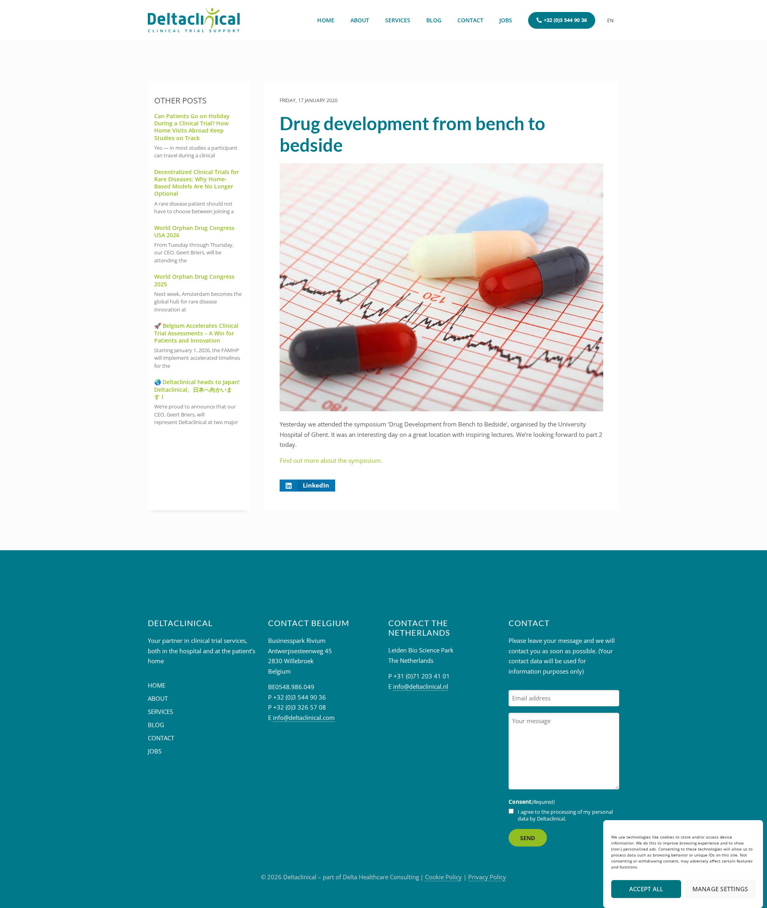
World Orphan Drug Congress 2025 (194, 280)
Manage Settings (720, 889)
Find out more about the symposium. (331, 460)
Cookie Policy (443, 877)
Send (527, 838)
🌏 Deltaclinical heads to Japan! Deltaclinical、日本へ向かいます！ (197, 389)
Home (325, 20)
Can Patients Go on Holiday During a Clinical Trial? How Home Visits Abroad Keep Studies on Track (192, 127)
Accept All (646, 889)
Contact (470, 20)
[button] (308, 486)
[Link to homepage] (194, 20)
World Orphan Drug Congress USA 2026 (194, 231)
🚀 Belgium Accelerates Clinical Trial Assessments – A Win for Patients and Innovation (196, 333)
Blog (433, 20)
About (359, 20)
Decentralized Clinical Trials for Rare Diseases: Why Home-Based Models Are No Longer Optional (196, 183)
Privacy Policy (487, 877)
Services (397, 20)
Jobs (505, 20)
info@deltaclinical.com (304, 718)
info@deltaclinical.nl (420, 686)
